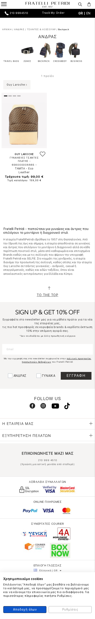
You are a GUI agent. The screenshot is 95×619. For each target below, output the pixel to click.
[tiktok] (65, 407)
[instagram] (41, 407)
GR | (82, 13)
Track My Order (53, 12)
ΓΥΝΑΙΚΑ (48, 375)
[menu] (6, 5)
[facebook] (30, 407)
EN (88, 13)
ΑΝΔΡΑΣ (20, 375)
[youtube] (53, 407)
